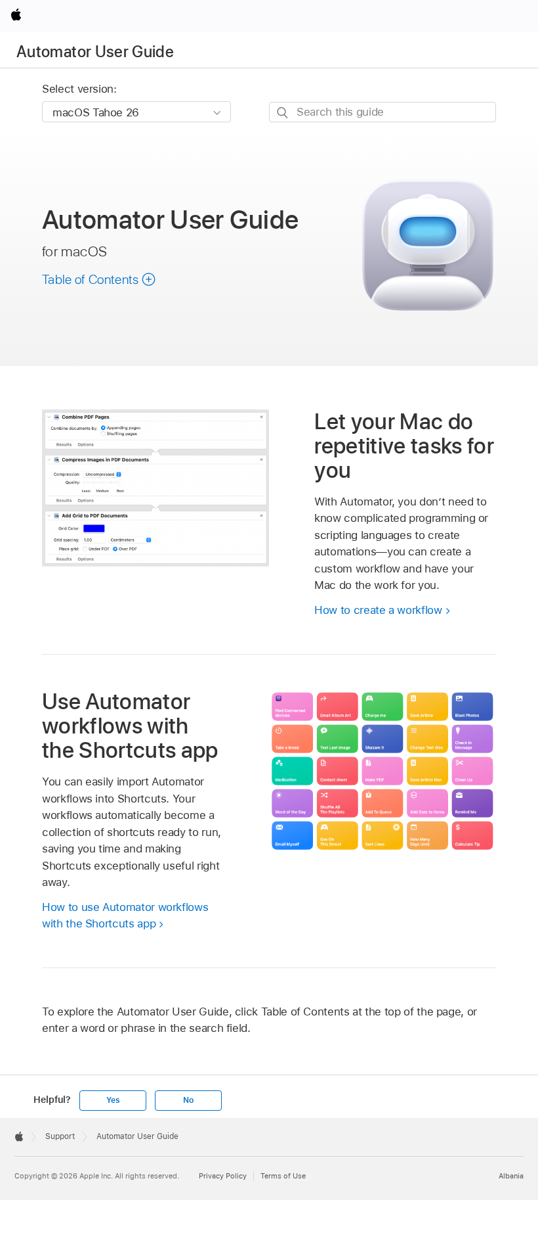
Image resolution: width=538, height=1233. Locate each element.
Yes (112, 1100)
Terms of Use (283, 1175)
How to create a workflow (378, 609)
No (188, 1100)
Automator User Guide (95, 51)
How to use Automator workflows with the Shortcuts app (125, 915)
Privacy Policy (223, 1175)
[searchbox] (382, 112)
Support (60, 1136)
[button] (99, 279)
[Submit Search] (283, 113)
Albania (511, 1175)
